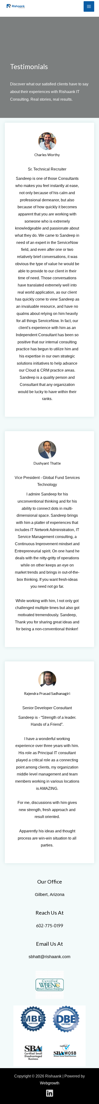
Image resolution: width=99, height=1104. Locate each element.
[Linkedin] (50, 1093)
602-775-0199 (49, 925)
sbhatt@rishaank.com (49, 956)
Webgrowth (49, 1083)
